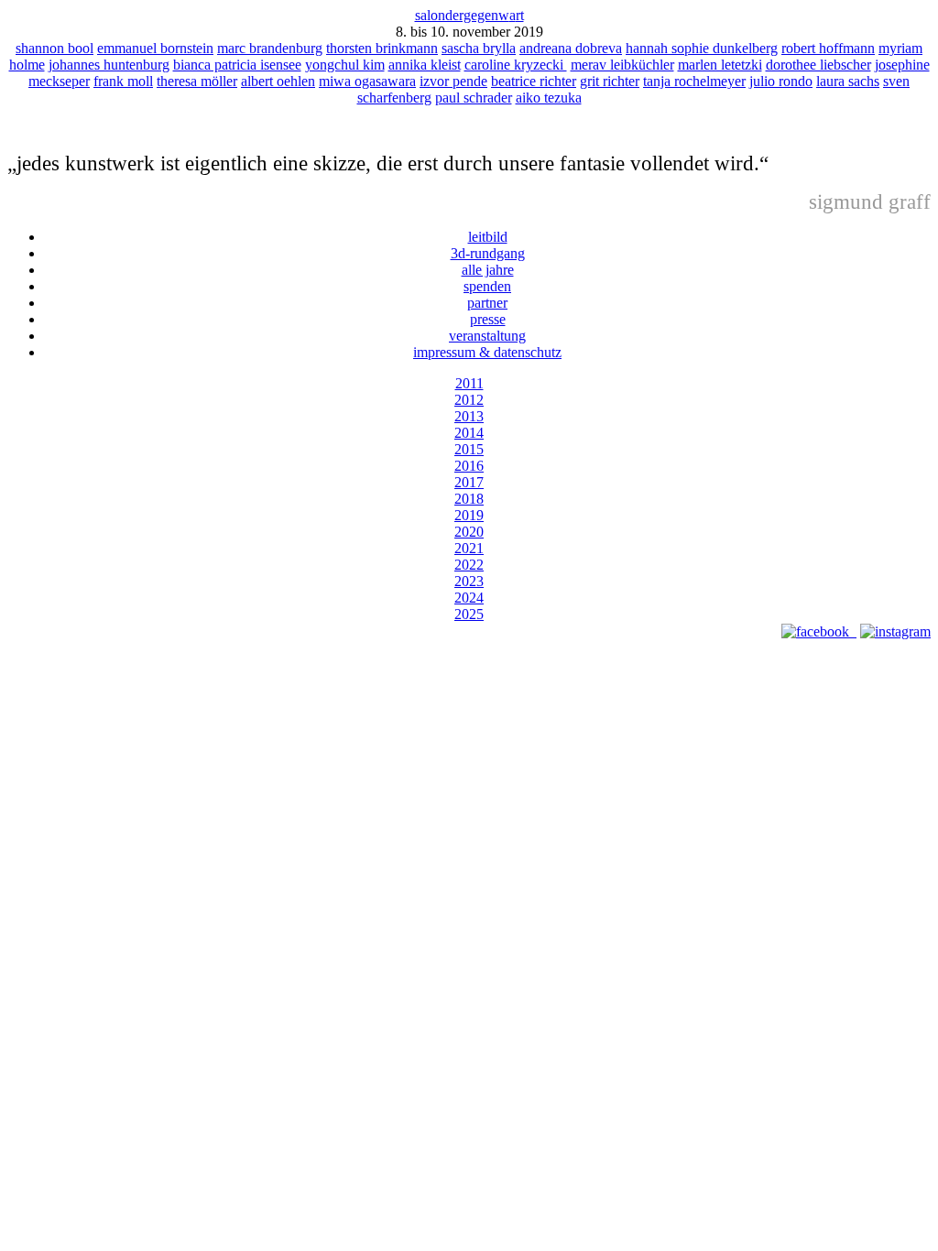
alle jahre (488, 269)
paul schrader (473, 97)
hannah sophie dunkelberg (702, 48)
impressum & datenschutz (487, 352)
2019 (469, 515)
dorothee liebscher (818, 64)
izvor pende (453, 81)
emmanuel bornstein (155, 48)
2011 (469, 383)
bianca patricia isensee (237, 64)
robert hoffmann (828, 48)
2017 (469, 482)
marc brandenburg (269, 48)
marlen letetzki (720, 64)
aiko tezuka (549, 97)
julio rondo (781, 81)
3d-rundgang (488, 253)
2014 (469, 433)
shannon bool (54, 48)
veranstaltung (487, 335)
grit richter (609, 81)
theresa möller (197, 81)
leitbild (487, 237)
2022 (469, 564)
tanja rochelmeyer (694, 81)
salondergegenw (462, 15)
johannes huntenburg (109, 64)
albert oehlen (278, 81)
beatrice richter (533, 81)
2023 (469, 581)
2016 (469, 465)
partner (487, 302)
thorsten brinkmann (382, 48)
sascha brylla (479, 48)
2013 (469, 416)
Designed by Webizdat (469, 648)
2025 (469, 614)
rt (516, 15)
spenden (487, 286)
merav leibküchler (622, 64)
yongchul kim (345, 64)
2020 (469, 531)
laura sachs (847, 81)
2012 (469, 400)
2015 (469, 449)
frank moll (123, 81)
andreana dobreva (570, 48)
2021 (469, 548)
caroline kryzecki (515, 64)
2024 (469, 597)
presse (488, 319)
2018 (469, 498)
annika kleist (424, 64)
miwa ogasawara (367, 81)
